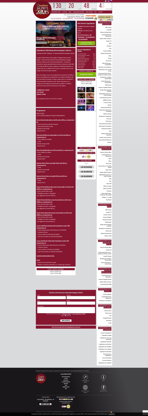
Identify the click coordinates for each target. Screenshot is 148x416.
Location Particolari (66, 381)
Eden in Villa (107, 236)
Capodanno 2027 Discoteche (105, 148)
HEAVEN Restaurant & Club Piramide (105, 94)
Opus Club (108, 170)
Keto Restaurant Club (105, 97)
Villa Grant (108, 231)
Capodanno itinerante (105, 351)
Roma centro (107, 310)
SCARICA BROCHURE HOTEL (45, 256)
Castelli (65, 378)
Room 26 (108, 183)
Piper (109, 161)
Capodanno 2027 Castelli (105, 290)
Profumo (108, 46)
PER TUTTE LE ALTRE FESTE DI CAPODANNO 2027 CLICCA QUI (66, 327)
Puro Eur (108, 118)
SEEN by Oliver (107, 100)
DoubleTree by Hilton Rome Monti (105, 78)
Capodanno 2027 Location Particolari (105, 270)
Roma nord (108, 313)
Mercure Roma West (105, 32)
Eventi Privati (89, 12)
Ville (66, 388)
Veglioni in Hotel (66, 386)
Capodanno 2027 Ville (105, 205)
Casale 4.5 (108, 41)
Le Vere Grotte (107, 102)
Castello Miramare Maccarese (106, 35)
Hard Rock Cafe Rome (105, 123)
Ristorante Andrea (106, 128)
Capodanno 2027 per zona (105, 306)
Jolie (110, 131)
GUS (110, 43)
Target (109, 58)
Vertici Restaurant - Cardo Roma (106, 81)
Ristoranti (66, 383)
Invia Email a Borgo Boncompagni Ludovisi (86, 43)
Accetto (111, 414)
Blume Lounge (107, 113)
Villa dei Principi (106, 219)
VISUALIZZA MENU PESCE (55, 271)
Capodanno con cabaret (104, 349)
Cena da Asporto (106, 360)
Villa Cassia (108, 27)
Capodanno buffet (106, 335)
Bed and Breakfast (66, 376)
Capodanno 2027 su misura (105, 328)
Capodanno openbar (105, 341)
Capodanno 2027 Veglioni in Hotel (105, 242)
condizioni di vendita (66, 314)
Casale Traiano (107, 214)
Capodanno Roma (56, 12)
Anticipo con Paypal (45, 404)
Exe (110, 48)
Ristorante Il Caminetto (105, 126)
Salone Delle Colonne (105, 38)
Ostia (109, 323)
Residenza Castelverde (105, 116)
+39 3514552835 (79, 18)
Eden (109, 56)
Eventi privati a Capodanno (107, 354)
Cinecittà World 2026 (105, 284)
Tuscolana (108, 320)
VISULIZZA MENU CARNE (55, 273)
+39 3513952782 (67, 18)
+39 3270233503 (56, 18)
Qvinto (109, 105)
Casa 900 (108, 29)
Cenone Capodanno (105, 333)
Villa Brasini (108, 85)
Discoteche (65, 380)
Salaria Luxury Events (105, 137)
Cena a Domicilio (106, 358)
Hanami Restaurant (106, 107)
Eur (110, 315)
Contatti (100, 12)
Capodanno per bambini (104, 362)
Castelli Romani (107, 318)
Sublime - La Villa (106, 197)
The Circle (108, 60)
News (70, 12)
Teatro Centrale (107, 188)
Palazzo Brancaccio (105, 53)
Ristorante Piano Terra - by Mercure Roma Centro (104, 74)
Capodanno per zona (78, 12)
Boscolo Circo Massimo (104, 67)
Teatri (66, 385)
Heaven (109, 142)
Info (95, 12)
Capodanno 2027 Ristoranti (105, 23)
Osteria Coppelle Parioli (104, 87)
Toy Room (108, 199)
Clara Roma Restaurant (105, 140)
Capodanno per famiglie (104, 346)
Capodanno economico (105, 344)
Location (64, 12)
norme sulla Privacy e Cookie (79, 314)
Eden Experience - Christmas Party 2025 (105, 194)
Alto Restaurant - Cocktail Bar (106, 64)
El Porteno (108, 121)
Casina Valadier (107, 51)
